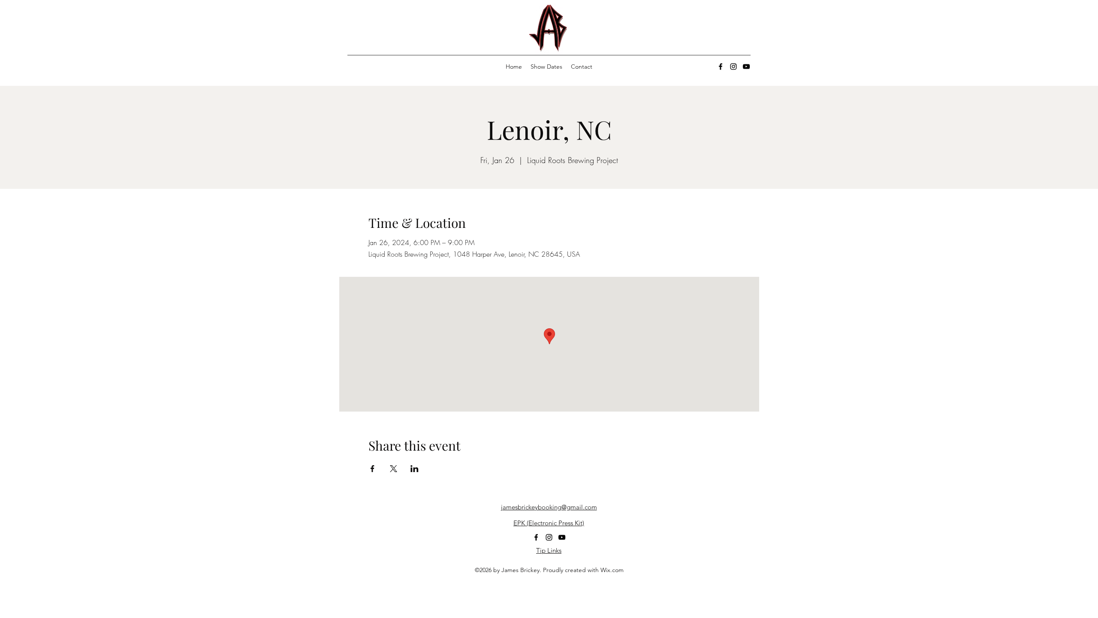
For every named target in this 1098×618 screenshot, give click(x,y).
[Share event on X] (393, 468)
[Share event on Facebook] (372, 468)
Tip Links (548, 550)
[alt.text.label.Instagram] (733, 66)
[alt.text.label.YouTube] (746, 66)
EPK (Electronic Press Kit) (548, 523)
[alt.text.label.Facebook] (720, 66)
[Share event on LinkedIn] (414, 468)
